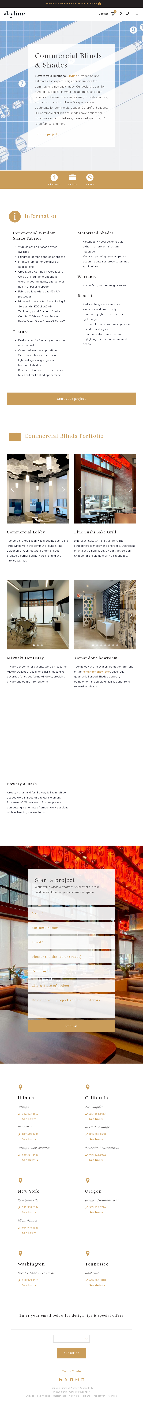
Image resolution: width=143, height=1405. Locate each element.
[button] (113, 14)
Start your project (71, 399)
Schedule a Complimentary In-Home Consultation (71, 3)
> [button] (53, 486)
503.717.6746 (97, 1207)
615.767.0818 (97, 1280)
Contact (103, 13)
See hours (29, 1119)
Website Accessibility (82, 1388)
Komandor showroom (96, 671)
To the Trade (71, 1371)
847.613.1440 (30, 1134)
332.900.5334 (30, 1207)
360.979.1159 (30, 1280)
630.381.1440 (30, 1154)
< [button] (22, 486)
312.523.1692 (30, 1113)
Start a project (47, 134)
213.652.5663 (97, 1113)
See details (30, 1160)
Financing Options (59, 1388)
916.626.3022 (97, 1154)
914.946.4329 (30, 1227)
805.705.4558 (97, 1134)
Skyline (72, 76)
